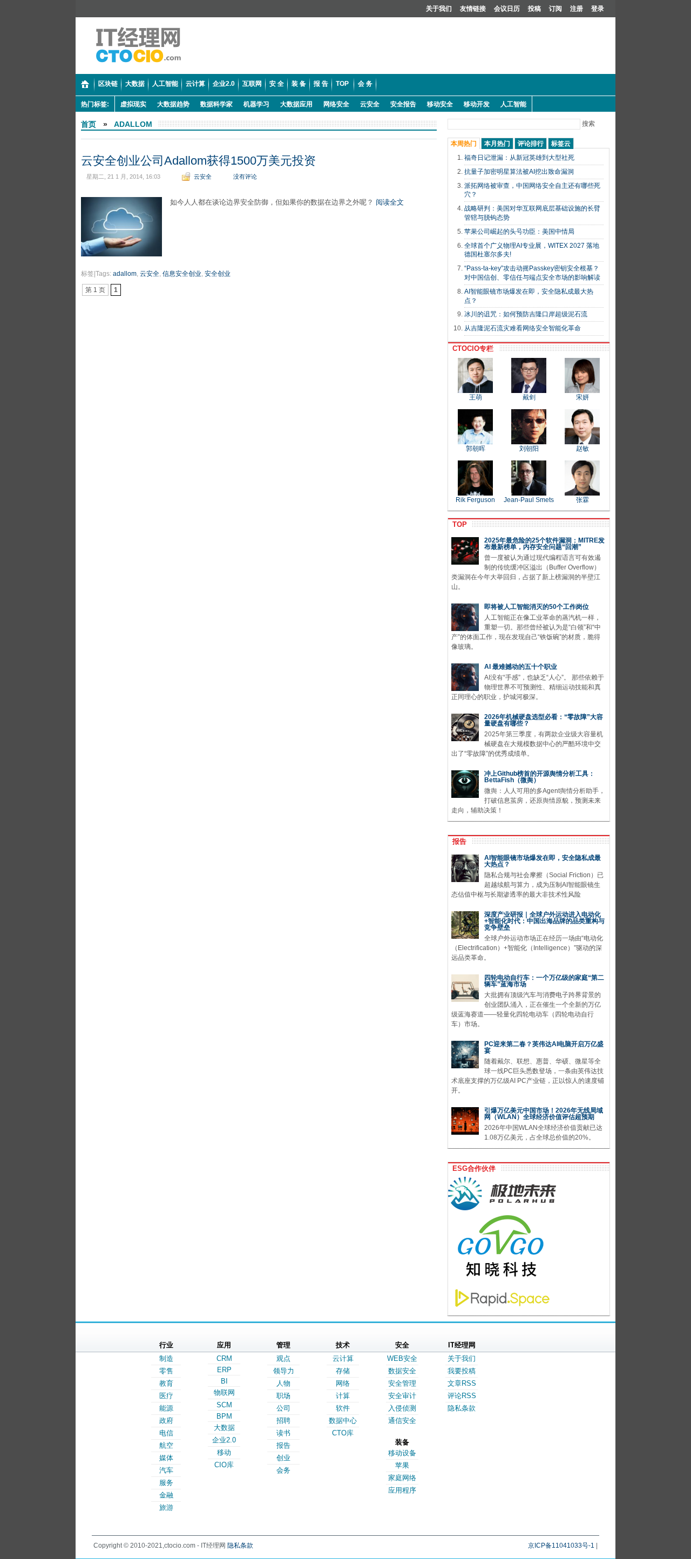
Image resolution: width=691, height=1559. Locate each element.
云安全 (370, 104)
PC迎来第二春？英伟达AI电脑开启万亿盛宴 (544, 1047)
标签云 (561, 143)
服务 (166, 1483)
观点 (283, 1358)
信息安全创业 (181, 273)
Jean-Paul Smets (529, 500)
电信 (166, 1433)
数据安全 (402, 1371)
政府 (166, 1420)
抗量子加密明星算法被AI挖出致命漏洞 (519, 171)
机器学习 (256, 104)
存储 (343, 1371)
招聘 (283, 1420)
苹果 (402, 1465)
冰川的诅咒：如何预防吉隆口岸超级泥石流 (525, 314)
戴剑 (529, 397)
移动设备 (402, 1453)
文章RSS (462, 1383)
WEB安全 (402, 1358)
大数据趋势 (173, 104)
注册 (576, 8)
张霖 (582, 500)
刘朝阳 (529, 448)
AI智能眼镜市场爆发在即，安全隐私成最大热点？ (542, 861)
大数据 (224, 1428)
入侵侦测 (402, 1408)
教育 (166, 1383)
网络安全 (336, 104)
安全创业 (218, 273)
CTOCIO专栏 (470, 348)
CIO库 (224, 1465)
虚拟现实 (133, 104)
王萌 (475, 397)
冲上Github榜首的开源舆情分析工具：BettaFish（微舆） (539, 777)
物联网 (224, 1392)
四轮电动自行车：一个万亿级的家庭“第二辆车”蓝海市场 (544, 981)
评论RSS (462, 1396)
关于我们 (439, 8)
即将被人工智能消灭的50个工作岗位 (536, 607)
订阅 (555, 8)
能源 (166, 1408)
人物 (283, 1383)
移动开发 (477, 104)
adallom (133, 124)
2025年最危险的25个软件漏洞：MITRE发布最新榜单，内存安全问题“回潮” (544, 544)
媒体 (166, 1458)
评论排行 (531, 143)
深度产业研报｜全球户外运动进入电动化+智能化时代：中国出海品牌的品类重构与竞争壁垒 (544, 921)
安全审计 (402, 1396)
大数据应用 (296, 104)
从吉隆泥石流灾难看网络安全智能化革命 (522, 328)
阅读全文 (390, 202)
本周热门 (464, 143)
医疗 (166, 1396)
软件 (343, 1408)
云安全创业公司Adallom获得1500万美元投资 (198, 160)
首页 (88, 124)
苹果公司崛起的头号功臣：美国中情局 (519, 231)
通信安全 (402, 1420)
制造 (166, 1358)
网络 (343, 1383)
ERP (224, 1370)
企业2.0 (224, 1440)
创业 (283, 1458)
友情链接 (473, 8)
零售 (166, 1371)
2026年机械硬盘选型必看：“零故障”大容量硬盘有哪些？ (543, 720)
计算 (343, 1396)
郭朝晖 (475, 448)
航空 (166, 1445)
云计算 (343, 1358)
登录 (597, 8)
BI (224, 1381)
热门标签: (95, 104)
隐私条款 (462, 1408)
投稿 (534, 8)
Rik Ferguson (475, 500)
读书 (283, 1433)
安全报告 (403, 104)
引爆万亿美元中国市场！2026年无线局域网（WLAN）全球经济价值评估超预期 (543, 1114)
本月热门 (497, 143)
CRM (224, 1358)
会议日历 (507, 8)
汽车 (166, 1470)
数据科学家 (216, 104)
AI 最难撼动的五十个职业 (520, 666)
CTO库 (343, 1433)
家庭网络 (402, 1478)
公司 (283, 1408)
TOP (457, 524)
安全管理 (402, 1383)
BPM (224, 1416)
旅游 (166, 1507)
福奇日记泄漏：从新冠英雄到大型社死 (519, 157)
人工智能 (513, 104)
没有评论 (245, 176)
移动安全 (440, 104)
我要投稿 (462, 1371)
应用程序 (402, 1490)
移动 (224, 1452)
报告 (457, 841)
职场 (283, 1396)
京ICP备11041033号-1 (561, 1545)
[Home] (85, 85)
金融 (166, 1495)
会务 (283, 1470)
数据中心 (343, 1420)
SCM (224, 1405)
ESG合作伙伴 (472, 1168)
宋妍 (582, 397)
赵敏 (582, 448)
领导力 (283, 1371)
